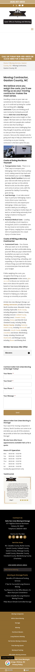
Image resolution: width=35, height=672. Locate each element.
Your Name (9, 374)
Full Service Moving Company (17, 641)
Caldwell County (21, 315)
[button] (18, 490)
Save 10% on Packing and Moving (17, 22)
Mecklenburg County (24, 556)
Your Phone (9, 388)
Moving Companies (17, 614)
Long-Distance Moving (17, 636)
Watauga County (23, 551)
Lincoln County (15, 330)
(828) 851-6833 (17, 1)
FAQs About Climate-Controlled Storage (17, 602)
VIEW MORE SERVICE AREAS (17, 565)
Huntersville (7, 338)
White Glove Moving (17, 618)
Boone (12, 340)
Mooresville (23, 328)
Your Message (9, 396)
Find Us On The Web (17, 534)
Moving (17, 627)
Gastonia (24, 325)
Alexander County (22, 553)
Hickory (12, 320)
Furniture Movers (17, 632)
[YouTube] (20, 5)
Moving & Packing (17, 650)
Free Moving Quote (17, 645)
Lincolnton (7, 333)
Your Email (8, 381)
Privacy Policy (17, 664)
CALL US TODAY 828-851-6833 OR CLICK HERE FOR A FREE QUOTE (17, 57)
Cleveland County (10, 556)
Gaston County (9, 325)
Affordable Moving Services (17, 654)
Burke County (22, 310)
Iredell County (8, 328)
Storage (17, 623)
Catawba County (20, 317)
